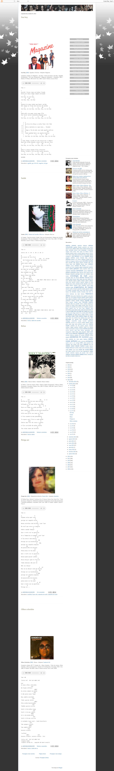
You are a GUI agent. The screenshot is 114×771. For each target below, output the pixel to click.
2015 (69, 375)
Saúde (23, 178)
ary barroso (75, 256)
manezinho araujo (76, 321)
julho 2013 (71, 441)
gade (67, 297)
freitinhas (78, 296)
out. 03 (72, 430)
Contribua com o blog (79, 93)
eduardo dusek (79, 283)
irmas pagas (78, 305)
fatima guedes (89, 290)
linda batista (79, 316)
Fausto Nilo (45, 496)
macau (29, 748)
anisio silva (76, 251)
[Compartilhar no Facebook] (56, 161)
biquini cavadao (84, 262)
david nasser (73, 279)
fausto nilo (34, 594)
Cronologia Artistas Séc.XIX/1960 (79, 65)
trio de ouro (79, 351)
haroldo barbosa (80, 300)
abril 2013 (71, 447)
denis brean (79, 279)
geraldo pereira (85, 297)
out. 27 (72, 387)
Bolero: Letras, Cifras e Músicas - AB (82, 185)
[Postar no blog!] (53, 161)
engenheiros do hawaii (83, 287)
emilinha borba (69, 287)
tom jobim (68, 351)
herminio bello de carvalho (72, 303)
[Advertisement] (41, 30)
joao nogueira (86, 308)
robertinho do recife (52, 594)
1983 (27, 72)
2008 (69, 464)
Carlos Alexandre (77, 224)
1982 (26, 234)
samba (76, 347)
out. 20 (72, 396)
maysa (86, 325)
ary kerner (82, 256)
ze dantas (72, 356)
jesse (67, 308)
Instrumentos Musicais (79, 77)
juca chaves (89, 313)
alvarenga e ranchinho (87, 250)
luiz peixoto (75, 319)
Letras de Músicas (79, 84)
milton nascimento (70, 328)
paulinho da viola (74, 339)
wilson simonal (87, 354)
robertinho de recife (42, 594)
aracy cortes (86, 254)
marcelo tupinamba (88, 321)
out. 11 (72, 404)
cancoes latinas (89, 265)
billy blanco (76, 262)
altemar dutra (77, 250)
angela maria (69, 251)
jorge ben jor (74, 311)
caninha (77, 267)
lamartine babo (70, 316)
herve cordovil (83, 303)
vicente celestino (70, 353)
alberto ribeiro (76, 248)
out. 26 (72, 389)
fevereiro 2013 (72, 451)
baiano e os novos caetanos (78, 259)
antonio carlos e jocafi (75, 253)
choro (81, 274)
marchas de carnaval (76, 322)
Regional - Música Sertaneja (79, 87)
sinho (70, 349)
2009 (69, 462)
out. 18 (72, 400)
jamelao (91, 306)
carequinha (85, 267)
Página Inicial (79, 39)
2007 (69, 467)
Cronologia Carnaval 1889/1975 (79, 68)
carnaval (79, 271)
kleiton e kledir (89, 314)
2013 (69, 379)
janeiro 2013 (72, 453)
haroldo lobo (89, 300)
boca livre (72, 264)
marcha (68, 322)
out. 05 (72, 425)
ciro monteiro (86, 274)
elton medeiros (82, 285)
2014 (69, 377)
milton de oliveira (88, 327)
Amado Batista (76, 216)
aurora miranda (80, 257)
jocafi (82, 309)
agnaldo (29, 163)
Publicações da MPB (79, 42)
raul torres (80, 344)
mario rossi (85, 324)
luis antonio (75, 317)
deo (84, 279)
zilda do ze (77, 356)
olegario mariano (89, 333)
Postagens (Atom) (44, 757)
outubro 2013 (72, 383)
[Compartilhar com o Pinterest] (57, 161)
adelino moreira (71, 245)
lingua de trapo (88, 316)
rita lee (29, 320)
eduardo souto (87, 283)
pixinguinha (89, 341)
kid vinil (36, 163)
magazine (41, 163)
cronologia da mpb (78, 276)
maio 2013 (71, 445)
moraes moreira (79, 328)
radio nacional (87, 343)
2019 (69, 367)
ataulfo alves (89, 256)
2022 (69, 365)
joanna (71, 308)
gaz (33, 163)
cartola (85, 271)
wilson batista (79, 354)
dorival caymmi (80, 282)
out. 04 (72, 428)
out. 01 (72, 434)
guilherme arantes (70, 300)
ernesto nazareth (77, 288)
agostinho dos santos (87, 247)
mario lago (71, 324)
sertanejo (87, 347)
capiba (80, 267)
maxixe (82, 325)
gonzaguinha (84, 299)
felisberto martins (76, 291)
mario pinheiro (78, 324)
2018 (69, 369)
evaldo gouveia (85, 288)
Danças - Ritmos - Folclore (79, 71)
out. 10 (72, 406)
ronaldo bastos (89, 346)
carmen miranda (71, 271)
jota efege (73, 313)
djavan (87, 280)
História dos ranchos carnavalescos (81, 232)
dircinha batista (73, 280)
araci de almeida (79, 254)
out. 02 (72, 432)
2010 (69, 460)
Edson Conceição (77, 208)
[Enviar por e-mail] (51, 161)
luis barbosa (81, 317)
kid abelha (69, 314)
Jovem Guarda (79, 81)
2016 (69, 373)
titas (91, 349)
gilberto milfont (77, 299)
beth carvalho (69, 262)
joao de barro (77, 308)
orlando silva (89, 335)
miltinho (81, 327)
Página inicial (42, 753)
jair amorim (79, 306)
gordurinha (90, 299)
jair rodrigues (85, 306)
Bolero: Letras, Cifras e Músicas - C (81, 193)
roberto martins (80, 346)
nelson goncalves (85, 330)
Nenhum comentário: (42, 161)
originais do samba (79, 335)
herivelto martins (87, 302)
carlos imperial (83, 268)
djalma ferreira (81, 280)
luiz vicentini (84, 319)
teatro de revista (84, 349)
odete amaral (69, 333)
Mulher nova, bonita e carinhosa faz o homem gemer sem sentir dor (82, 177)
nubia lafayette (82, 332)
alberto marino (69, 248)
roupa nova (69, 347)
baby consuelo (89, 257)
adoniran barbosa (82, 245)
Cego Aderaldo (76, 160)
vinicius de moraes (80, 353)
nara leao (77, 330)
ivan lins (91, 305)
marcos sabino (31, 434)
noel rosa (75, 332)
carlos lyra (90, 268)
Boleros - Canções (79, 52)
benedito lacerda (88, 261)
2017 (69, 371)
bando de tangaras (70, 261)
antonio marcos (85, 253)
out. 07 (72, 410)
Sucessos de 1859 (77, 168)
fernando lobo (84, 291)
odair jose (90, 332)
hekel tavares (69, 302)
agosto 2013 (72, 439)
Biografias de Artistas (79, 48)
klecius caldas (81, 314)
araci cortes (71, 254)
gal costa (71, 297)
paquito (67, 337)
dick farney (88, 279)
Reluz (23, 326)
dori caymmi (72, 282)
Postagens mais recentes (28, 753)
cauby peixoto (79, 272)
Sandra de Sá (46, 662)
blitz (89, 262)
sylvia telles (75, 349)
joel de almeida (87, 309)
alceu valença (83, 248)
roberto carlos (70, 346)
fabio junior (79, 290)
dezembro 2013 (73, 381)
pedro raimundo (82, 341)
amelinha (29, 594)
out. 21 (72, 394)
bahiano (68, 259)
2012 (69, 456)
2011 (69, 458)
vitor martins (89, 353)
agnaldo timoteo (77, 247)
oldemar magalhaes (78, 333)
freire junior (73, 296)
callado (72, 265)
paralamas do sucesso (79, 337)
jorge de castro (83, 311)
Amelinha (56, 496)
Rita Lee (42, 234)
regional (85, 344)
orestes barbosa (70, 335)
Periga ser (25, 440)
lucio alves (68, 317)
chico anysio (87, 272)
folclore (82, 294)
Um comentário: (41, 592)
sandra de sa (34, 748)
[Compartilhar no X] (54, 161)
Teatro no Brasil (79, 90)
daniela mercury (85, 277)
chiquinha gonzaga (74, 274)
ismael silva (85, 305)
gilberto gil (71, 299)
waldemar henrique (70, 354)
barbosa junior (78, 261)
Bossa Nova (79, 55)
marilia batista (85, 322)
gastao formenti (77, 297)
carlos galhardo (74, 268)
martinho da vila (74, 325)
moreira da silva (88, 328)
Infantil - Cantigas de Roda (79, 74)
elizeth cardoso (74, 285)
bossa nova (84, 264)
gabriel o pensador (88, 296)
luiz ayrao (87, 317)
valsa (91, 351)
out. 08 (72, 408)
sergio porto (82, 347)
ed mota (91, 282)
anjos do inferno (84, 251)
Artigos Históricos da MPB (79, 45)
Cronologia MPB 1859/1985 (79, 61)
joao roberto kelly (76, 309)
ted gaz (46, 163)
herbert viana (77, 302)
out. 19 (72, 398)
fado (84, 290)
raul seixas (73, 344)
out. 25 (72, 391)
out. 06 (72, 423)
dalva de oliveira (75, 277)
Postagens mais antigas (56, 753)
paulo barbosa (83, 339)
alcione (88, 248)
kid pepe (75, 314)
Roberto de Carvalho (34, 234)
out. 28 (72, 385)
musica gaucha (69, 330)
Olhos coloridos (27, 609)
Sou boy (24, 17)
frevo (82, 296)
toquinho (74, 351)
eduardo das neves (70, 283)
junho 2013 (71, 443)
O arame (75, 201)
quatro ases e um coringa (72, 343)
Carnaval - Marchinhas (79, 58)
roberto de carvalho (36, 320)
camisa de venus (80, 265)
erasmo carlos (69, 288)
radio (81, 343)
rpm (74, 347)
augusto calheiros (70, 257)
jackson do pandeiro (71, 306)
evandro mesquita (72, 290)
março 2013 (72, 449)
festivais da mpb (75, 294)
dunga (86, 282)
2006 (69, 469)
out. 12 (72, 402)
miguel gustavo (74, 327)
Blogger (60, 767)
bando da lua (89, 259)
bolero (78, 264)
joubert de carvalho (80, 313)
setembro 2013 (72, 437)
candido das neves (70, 267)
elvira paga (90, 285)
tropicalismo (86, 351)
